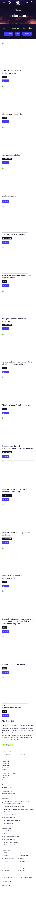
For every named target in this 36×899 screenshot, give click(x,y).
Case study (8, 34)
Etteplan (18, 10)
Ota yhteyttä (7, 745)
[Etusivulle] (18, 3)
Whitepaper (27, 34)
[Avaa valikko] (3, 2)
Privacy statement (7, 877)
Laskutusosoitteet (7, 881)
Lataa (6, 81)
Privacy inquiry (28, 877)
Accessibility (18, 877)
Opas (17, 34)
